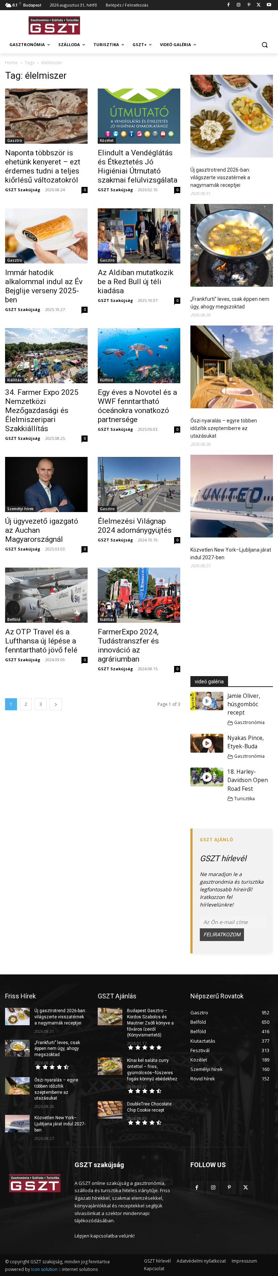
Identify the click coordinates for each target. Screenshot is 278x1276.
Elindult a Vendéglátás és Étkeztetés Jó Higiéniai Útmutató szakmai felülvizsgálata (137, 166)
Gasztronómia (249, 722)
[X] (258, 5)
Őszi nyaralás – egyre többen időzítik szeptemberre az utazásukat (223, 428)
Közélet (107, 140)
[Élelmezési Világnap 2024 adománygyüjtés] (139, 484)
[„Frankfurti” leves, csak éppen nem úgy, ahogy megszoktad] (231, 246)
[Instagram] (239, 5)
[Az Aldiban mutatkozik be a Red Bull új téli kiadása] (139, 235)
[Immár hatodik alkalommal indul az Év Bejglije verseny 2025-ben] (46, 235)
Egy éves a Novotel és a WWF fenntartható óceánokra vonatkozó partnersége (137, 406)
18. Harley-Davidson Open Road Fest (247, 780)
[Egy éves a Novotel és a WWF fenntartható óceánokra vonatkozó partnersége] (139, 355)
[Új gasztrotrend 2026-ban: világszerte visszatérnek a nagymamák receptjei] (231, 117)
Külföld (106, 380)
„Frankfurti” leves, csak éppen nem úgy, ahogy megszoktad (229, 303)
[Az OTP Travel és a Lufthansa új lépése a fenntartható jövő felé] (46, 595)
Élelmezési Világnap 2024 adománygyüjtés (135, 526)
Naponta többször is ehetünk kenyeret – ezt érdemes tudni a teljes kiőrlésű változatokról (42, 166)
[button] (264, 44)
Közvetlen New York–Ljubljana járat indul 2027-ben (230, 553)
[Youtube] (269, 5)
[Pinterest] (249, 5)
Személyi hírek (20, 508)
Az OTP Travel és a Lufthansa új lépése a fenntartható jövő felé (41, 640)
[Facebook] (228, 5)
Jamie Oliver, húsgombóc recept (243, 704)
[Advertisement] (188, 24)
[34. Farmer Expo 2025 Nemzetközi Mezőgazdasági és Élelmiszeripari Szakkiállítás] (46, 355)
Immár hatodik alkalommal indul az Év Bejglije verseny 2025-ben (44, 286)
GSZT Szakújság (22, 189)
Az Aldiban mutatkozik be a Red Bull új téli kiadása (135, 281)
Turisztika (244, 799)
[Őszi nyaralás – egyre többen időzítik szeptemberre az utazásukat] (231, 368)
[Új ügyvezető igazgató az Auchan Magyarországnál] (46, 484)
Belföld (13, 619)
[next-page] (56, 704)
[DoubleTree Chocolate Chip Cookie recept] (110, 1109)
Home (11, 63)
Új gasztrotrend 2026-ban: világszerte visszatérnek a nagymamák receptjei (220, 177)
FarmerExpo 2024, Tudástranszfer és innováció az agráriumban (128, 645)
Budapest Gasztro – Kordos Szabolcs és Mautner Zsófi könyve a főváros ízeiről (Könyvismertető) (150, 1023)
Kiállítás (14, 380)
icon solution (44, 1269)
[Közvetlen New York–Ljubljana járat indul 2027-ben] (231, 497)
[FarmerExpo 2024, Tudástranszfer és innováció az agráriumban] (139, 595)
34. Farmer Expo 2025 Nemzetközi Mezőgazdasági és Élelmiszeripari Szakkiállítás (42, 410)
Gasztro (14, 140)
